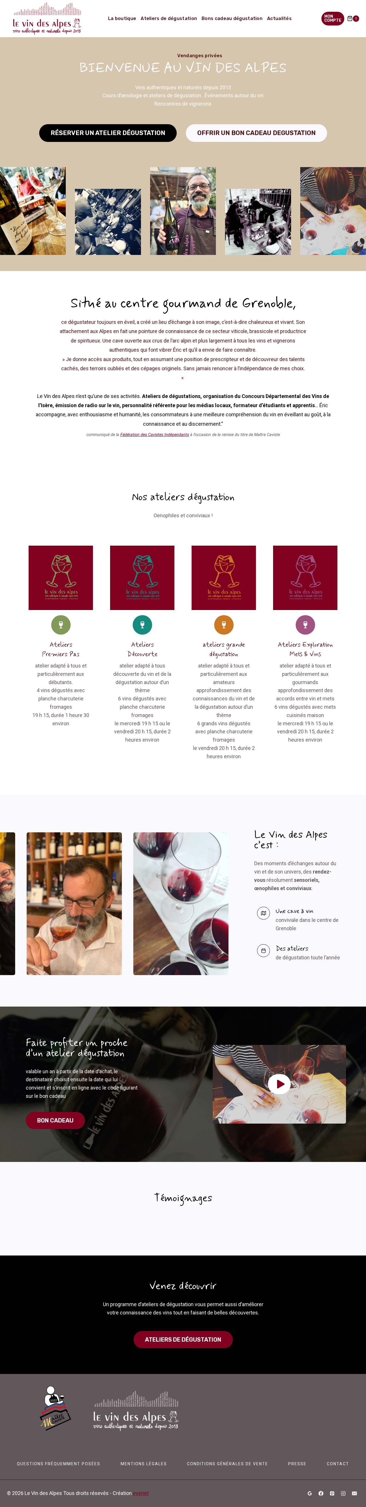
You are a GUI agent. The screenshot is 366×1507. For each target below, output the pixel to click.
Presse (297, 1464)
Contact (338, 1464)
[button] (279, 1084)
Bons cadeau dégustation (232, 18)
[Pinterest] (332, 1493)
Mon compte (332, 18)
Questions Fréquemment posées (58, 1464)
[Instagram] (343, 1493)
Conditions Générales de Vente (227, 1464)
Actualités (279, 18)
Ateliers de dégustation (169, 18)
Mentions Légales (144, 1464)
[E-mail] (354, 1493)
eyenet (141, 1493)
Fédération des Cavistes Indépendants (154, 434)
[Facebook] (321, 1493)
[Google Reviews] (310, 1493)
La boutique (122, 18)
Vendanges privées (199, 55)
